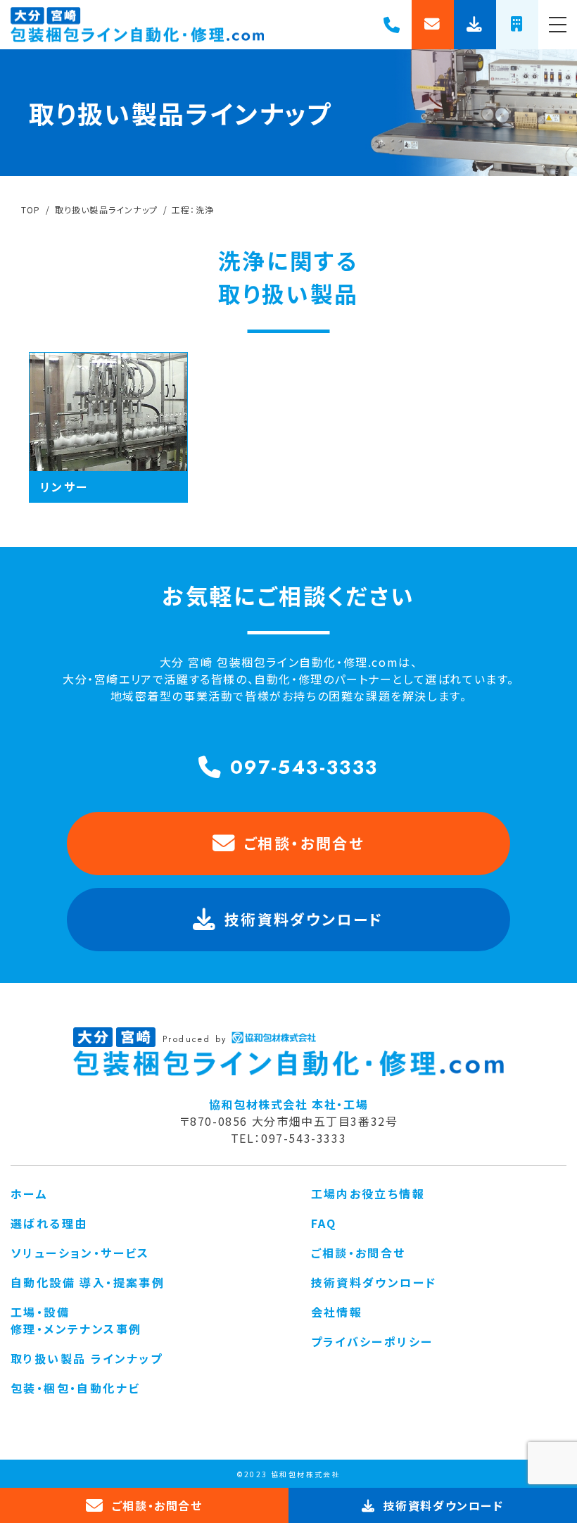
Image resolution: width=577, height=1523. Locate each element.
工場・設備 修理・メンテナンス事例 (76, 1320)
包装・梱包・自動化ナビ (75, 1387)
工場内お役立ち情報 (368, 1193)
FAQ (324, 1223)
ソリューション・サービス (80, 1252)
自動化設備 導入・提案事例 (88, 1282)
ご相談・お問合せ (303, 842)
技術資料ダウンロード (374, 1282)
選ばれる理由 (49, 1223)
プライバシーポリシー (372, 1341)
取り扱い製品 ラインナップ (87, 1358)
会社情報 (337, 1311)
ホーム (29, 1193)
